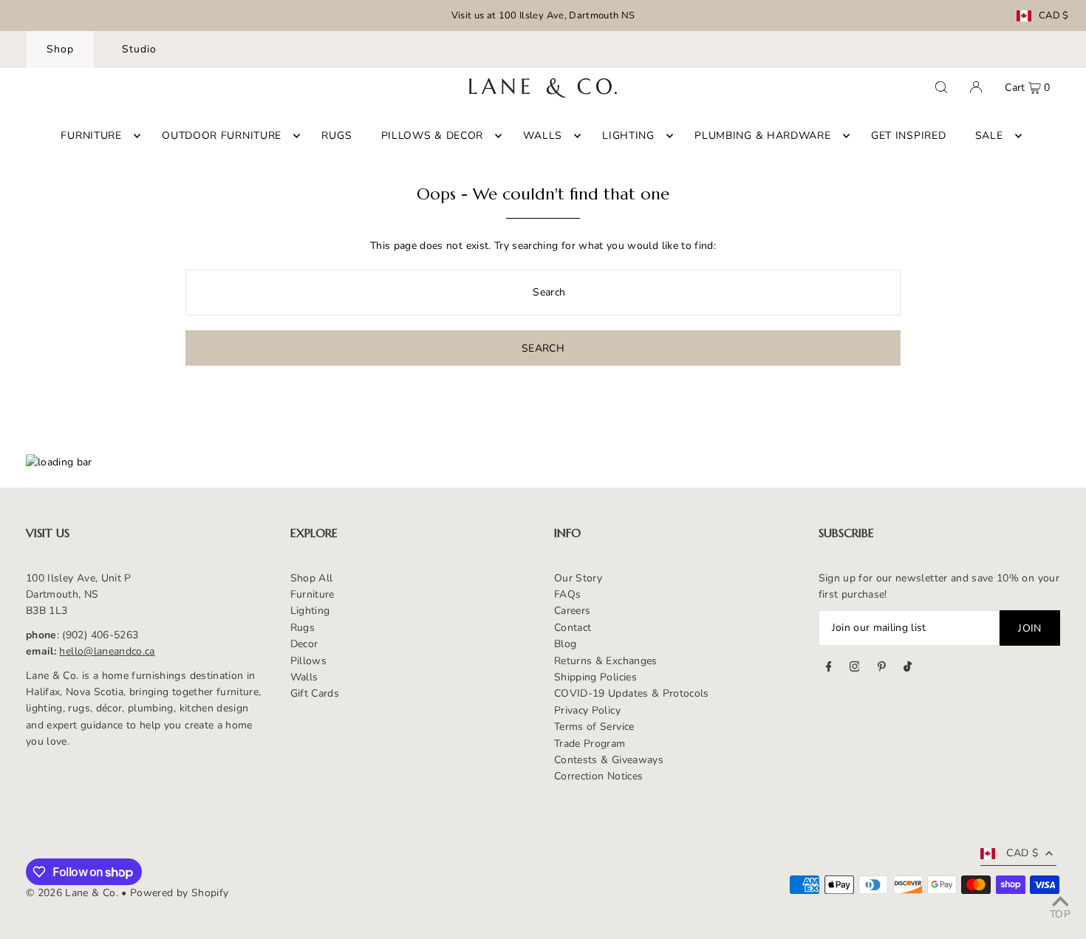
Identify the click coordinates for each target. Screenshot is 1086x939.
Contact (572, 628)
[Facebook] (829, 668)
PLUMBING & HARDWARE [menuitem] (762, 136)
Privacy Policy (587, 710)
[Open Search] (941, 87)
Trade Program (590, 744)
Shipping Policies (595, 677)
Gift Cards (315, 693)
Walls (304, 677)
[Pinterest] (882, 668)
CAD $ (1054, 15)
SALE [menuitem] (989, 136)
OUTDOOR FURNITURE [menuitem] (221, 136)
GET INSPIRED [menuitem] (908, 136)
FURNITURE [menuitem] (91, 136)
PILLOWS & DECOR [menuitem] (432, 136)
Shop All (311, 578)
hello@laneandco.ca (106, 651)
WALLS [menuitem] (542, 136)
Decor (304, 644)
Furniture (312, 594)
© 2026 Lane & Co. (72, 893)
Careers (572, 611)
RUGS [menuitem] (336, 136)
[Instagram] (855, 668)
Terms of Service (594, 727)
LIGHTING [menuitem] (628, 136)
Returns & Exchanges (606, 661)
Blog (565, 644)
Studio (139, 49)
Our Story (578, 578)
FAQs (567, 594)
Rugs (302, 628)
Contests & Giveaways (608, 760)
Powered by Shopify (179, 893)
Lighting (310, 611)
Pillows (308, 661)
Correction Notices (598, 776)
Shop (60, 49)
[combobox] (542, 292)
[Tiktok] (908, 668)
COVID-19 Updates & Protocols (631, 693)
